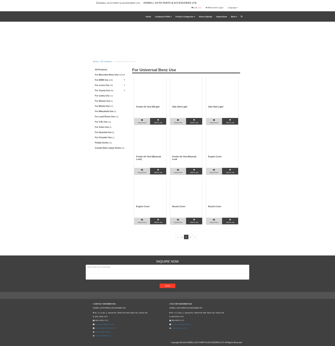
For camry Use (104, 96)
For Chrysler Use (104, 137)
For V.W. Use (103, 122)
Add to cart (158, 122)
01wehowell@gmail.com (104, 324)
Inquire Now (221, 16)
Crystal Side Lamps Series (109, 148)
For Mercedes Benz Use (109, 75)
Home (148, 16)
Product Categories (184, 16)
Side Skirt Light (179, 107)
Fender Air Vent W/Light (148, 107)
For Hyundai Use (104, 132)
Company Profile (162, 16)
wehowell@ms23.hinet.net (105, 328)
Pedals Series (103, 143)
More (233, 16)
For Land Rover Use (106, 116)
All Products (106, 61)
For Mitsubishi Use (105, 111)
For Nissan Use (104, 101)
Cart (197, 7)
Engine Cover (215, 156)
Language (232, 7)
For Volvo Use (103, 127)
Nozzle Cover (178, 206)
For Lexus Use (104, 85)
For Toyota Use (104, 90)
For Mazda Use (104, 106)
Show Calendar (205, 16)
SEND (167, 285)
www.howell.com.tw (102, 332)
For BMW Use (104, 80)
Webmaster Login (215, 7)
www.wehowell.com (102, 335)
